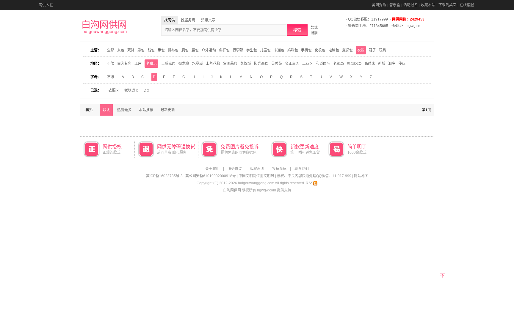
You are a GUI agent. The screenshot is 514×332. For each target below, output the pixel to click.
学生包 (251, 50)
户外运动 (209, 50)
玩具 (382, 50)
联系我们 (301, 169)
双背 (130, 50)
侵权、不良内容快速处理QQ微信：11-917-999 (314, 176)
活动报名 (410, 5)
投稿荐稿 (279, 169)
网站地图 (361, 176)
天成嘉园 (168, 64)
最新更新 (168, 110)
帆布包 (173, 50)
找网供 (169, 20)
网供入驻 (46, 5)
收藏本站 (428, 5)
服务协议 (235, 169)
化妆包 (320, 50)
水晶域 (197, 64)
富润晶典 (230, 64)
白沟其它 (124, 64)
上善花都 (213, 64)
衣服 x (113, 90)
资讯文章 (208, 20)
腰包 (195, 50)
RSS (309, 183)
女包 (120, 50)
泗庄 (391, 64)
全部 (110, 50)
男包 (141, 50)
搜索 (297, 30)
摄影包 (347, 50)
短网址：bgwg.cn (406, 26)
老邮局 (338, 64)
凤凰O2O (354, 64)
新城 (381, 64)
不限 (110, 64)
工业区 (307, 64)
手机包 (306, 50)
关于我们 (212, 169)
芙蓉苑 (276, 64)
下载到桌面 (447, 5)
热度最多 (124, 110)
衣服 (360, 50)
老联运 (151, 64)
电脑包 (333, 50)
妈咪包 (292, 50)
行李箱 (238, 50)
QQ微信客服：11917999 (368, 19)
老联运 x (131, 90)
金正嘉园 (292, 64)
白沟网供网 (232, 190)
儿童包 (265, 50)
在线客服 (467, 5)
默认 (106, 110)
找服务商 (188, 20)
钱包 (151, 50)
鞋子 (372, 50)
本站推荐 (146, 110)
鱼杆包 (224, 50)
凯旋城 (245, 64)
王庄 (138, 64)
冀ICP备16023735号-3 (164, 176)
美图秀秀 (379, 5)
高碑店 (369, 64)
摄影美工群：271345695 (368, 26)
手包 (161, 50)
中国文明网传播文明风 (256, 176)
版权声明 (257, 169)
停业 (401, 64)
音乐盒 (394, 5)
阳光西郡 (261, 64)
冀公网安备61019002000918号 (210, 176)
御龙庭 (183, 64)
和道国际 (323, 64)
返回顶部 (442, 275)
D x (146, 90)
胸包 (185, 50)
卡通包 (279, 50)
